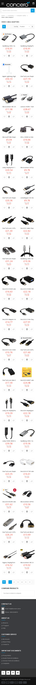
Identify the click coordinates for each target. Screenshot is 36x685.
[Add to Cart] (9, 56)
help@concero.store (15, 608)
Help (4, 628)
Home (3, 15)
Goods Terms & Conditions (10, 658)
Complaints (6, 663)
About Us (5, 623)
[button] (4, 56)
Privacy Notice (7, 655)
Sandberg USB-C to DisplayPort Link (14, 46)
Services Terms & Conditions (11, 661)
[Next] (29, 582)
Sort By (16, 26)
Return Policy (6, 642)
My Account (6, 639)
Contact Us (6, 644)
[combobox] (18, 10)
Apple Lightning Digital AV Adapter (13, 76)
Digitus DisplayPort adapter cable (13, 562)
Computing (11, 15)
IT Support (6, 625)
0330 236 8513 (14, 612)
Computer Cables (21, 15)
